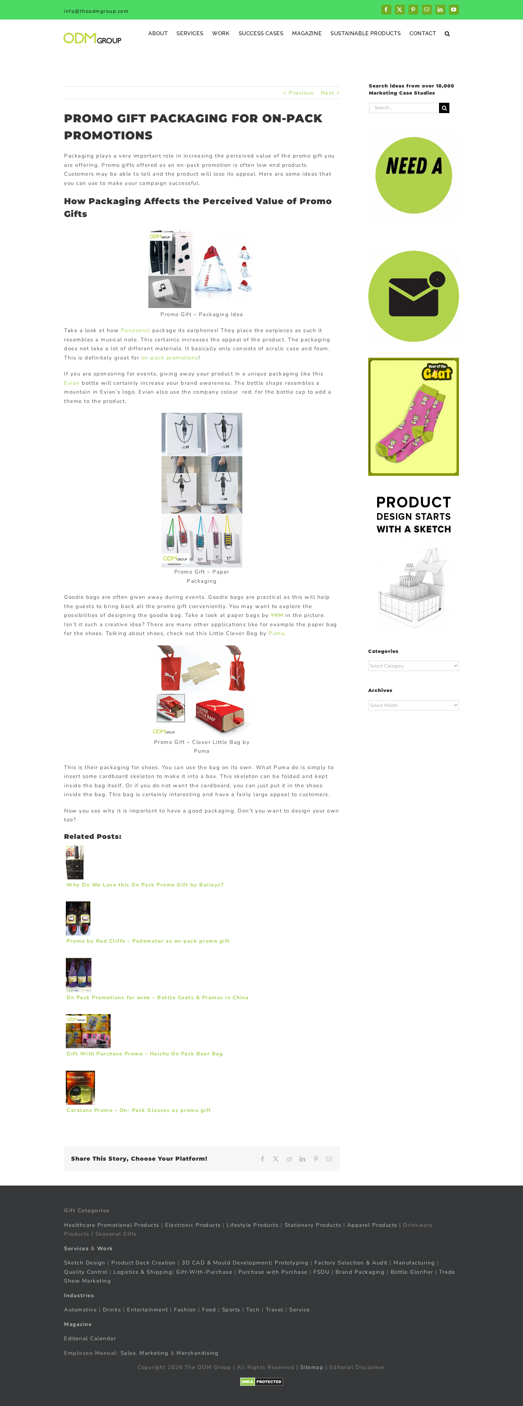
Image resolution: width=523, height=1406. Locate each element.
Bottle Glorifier (411, 1271)
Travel (275, 1309)
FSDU (321, 1271)
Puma (277, 633)
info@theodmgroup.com (96, 11)
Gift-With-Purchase (204, 1271)
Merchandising (197, 1353)
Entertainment (147, 1309)
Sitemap (312, 1367)
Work (105, 1248)
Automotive (80, 1309)
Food (209, 1309)
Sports (231, 1309)
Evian (72, 383)
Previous (301, 92)
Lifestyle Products (253, 1225)
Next (327, 92)
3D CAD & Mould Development (226, 1262)
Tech (253, 1309)
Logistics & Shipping (142, 1271)
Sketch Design (85, 1262)
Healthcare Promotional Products (111, 1225)
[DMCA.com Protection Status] (261, 1381)
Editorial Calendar (90, 1338)
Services (76, 1248)
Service (300, 1309)
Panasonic (135, 330)
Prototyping (292, 1262)
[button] (447, 33)
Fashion (185, 1309)
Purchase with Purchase (273, 1271)
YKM (277, 615)
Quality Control (86, 1271)
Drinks (112, 1309)
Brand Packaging (360, 1271)
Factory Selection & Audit (351, 1262)
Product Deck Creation (143, 1262)
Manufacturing (414, 1262)
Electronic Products (193, 1225)
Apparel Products (372, 1225)
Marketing (154, 1353)
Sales (128, 1353)
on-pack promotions (170, 357)
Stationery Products (313, 1225)
